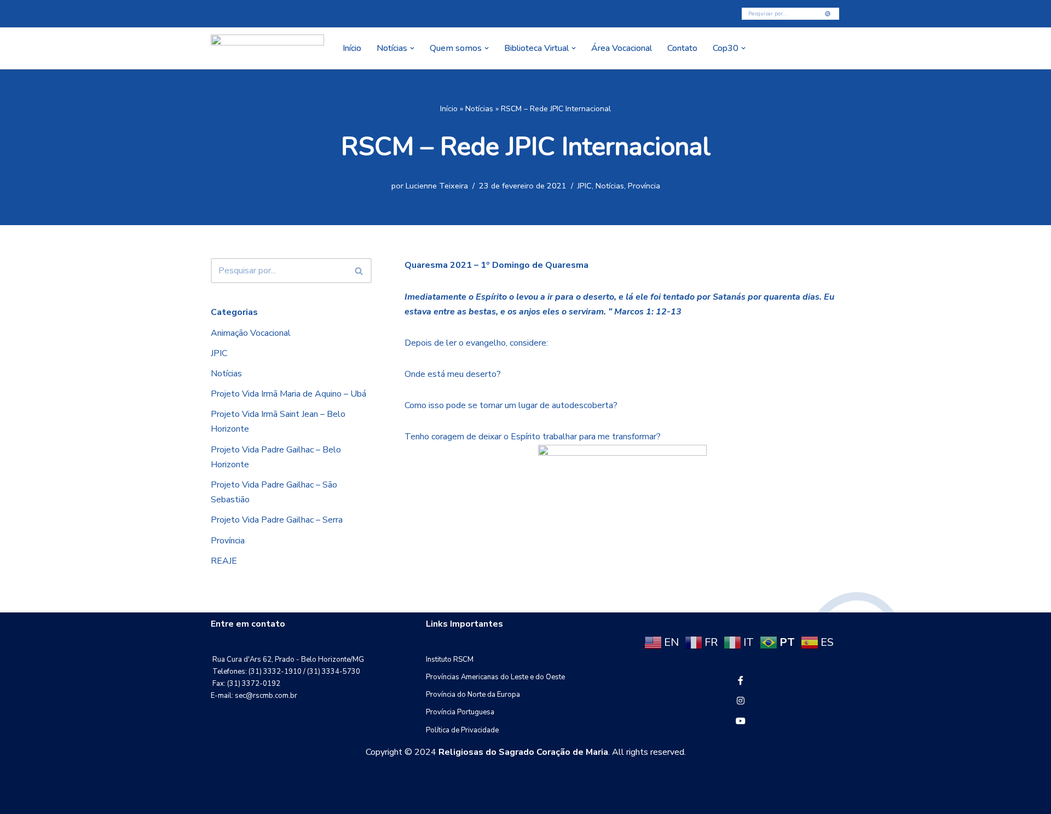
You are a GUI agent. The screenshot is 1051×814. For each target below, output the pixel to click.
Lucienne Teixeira (437, 185)
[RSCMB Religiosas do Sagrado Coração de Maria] (267, 48)
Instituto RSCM (449, 659)
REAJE (224, 561)
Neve (221, 800)
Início (352, 48)
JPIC (585, 185)
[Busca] (828, 14)
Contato (682, 48)
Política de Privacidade (462, 730)
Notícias (479, 109)
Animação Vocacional (251, 333)
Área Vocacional (621, 48)
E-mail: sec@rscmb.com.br (254, 696)
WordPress (298, 800)
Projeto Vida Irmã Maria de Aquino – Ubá (288, 394)
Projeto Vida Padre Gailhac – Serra (277, 520)
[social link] (740, 681)
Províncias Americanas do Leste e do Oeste (495, 677)
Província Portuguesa (460, 712)
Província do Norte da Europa (473, 695)
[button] (412, 48)
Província (644, 185)
